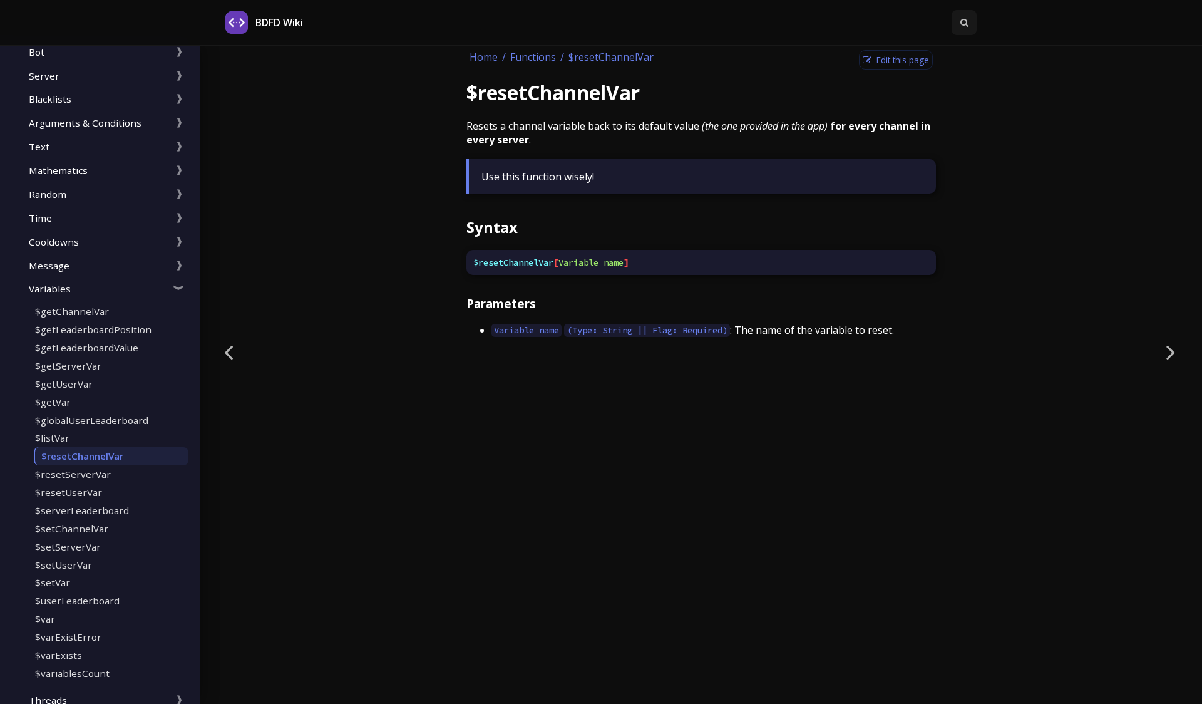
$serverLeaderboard (82, 510)
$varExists (58, 655)
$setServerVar (68, 547)
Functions (533, 57)
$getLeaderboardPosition (93, 329)
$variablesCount (72, 673)
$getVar (53, 402)
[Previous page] (228, 352)
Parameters (501, 303)
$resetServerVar (73, 474)
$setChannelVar (71, 528)
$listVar (52, 438)
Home (484, 57)
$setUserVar (63, 565)
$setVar (52, 582)
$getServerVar (68, 366)
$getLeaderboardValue (86, 347)
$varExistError (68, 637)
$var (45, 619)
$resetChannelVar (82, 456)
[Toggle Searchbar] (964, 22)
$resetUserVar (68, 492)
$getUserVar (64, 384)
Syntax (492, 227)
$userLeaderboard (77, 600)
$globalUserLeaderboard (91, 420)
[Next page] (1171, 352)
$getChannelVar (72, 311)
